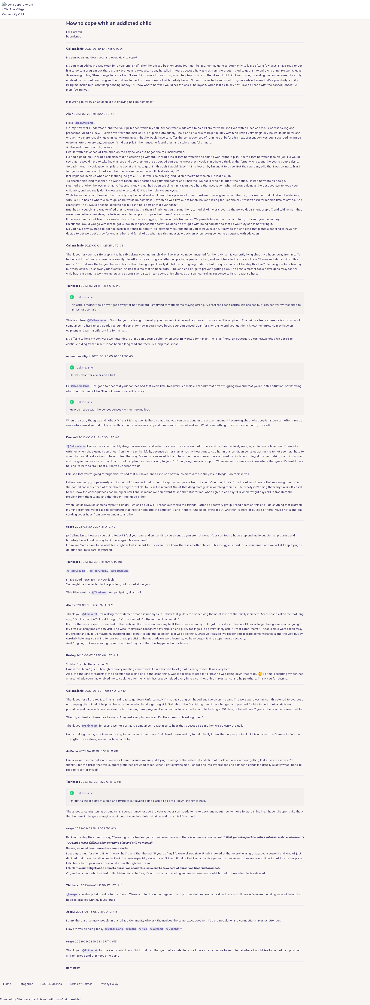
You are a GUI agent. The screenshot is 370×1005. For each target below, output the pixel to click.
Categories (25, 984)
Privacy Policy (109, 984)
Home (7, 984)
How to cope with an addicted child (109, 24)
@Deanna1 (172, 929)
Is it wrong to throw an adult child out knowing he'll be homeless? (110, 101)
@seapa (72, 894)
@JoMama (156, 929)
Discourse (23, 999)
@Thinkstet (99, 592)
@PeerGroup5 (119, 571)
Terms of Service (80, 984)
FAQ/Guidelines (51, 984)
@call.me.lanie (84, 123)
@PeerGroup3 (76, 571)
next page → (75, 968)
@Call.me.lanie (96, 320)
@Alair (143, 929)
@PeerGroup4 (99, 571)
